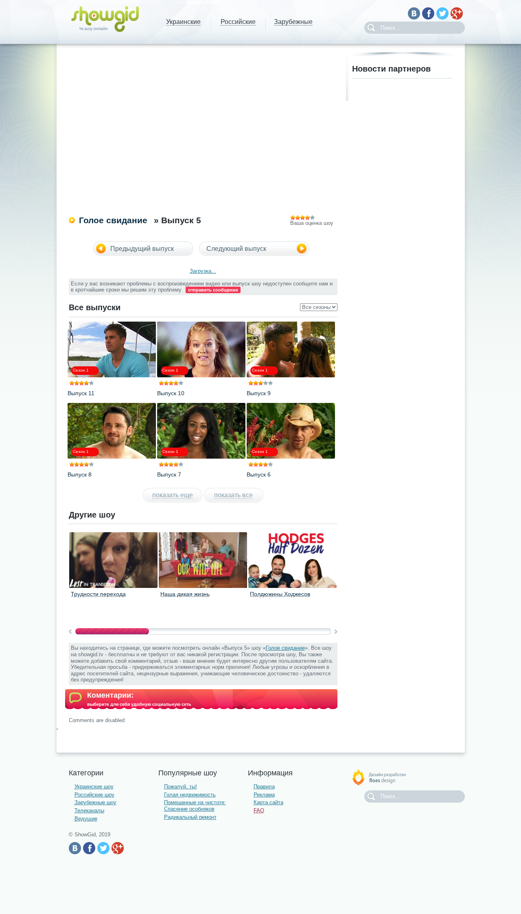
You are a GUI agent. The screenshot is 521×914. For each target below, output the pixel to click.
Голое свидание (113, 220)
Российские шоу (94, 795)
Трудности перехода (98, 594)
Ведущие (85, 819)
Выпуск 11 (81, 393)
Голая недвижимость (190, 795)
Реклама (264, 795)
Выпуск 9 (259, 393)
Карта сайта (268, 802)
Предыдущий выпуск (142, 248)
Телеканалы (89, 810)
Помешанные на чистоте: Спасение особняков (195, 805)
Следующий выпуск (236, 248)
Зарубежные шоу (95, 802)
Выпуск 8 (80, 474)
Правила (264, 786)
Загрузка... (203, 271)
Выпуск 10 (170, 393)
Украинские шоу (94, 786)
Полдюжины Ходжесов (280, 594)
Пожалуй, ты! (180, 786)
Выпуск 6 (259, 474)
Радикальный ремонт (190, 817)
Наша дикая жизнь (185, 594)
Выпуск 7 (169, 474)
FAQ (259, 810)
